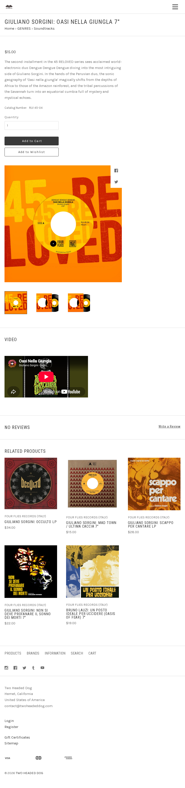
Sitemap (11, 743)
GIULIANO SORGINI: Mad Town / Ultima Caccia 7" (91, 524)
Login (9, 721)
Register (11, 727)
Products (13, 653)
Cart (92, 653)
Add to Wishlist (31, 152)
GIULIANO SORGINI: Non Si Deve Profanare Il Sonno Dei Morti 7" (28, 614)
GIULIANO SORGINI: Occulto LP (31, 522)
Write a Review (169, 426)
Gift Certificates (17, 737)
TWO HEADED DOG (29, 773)
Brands (33, 653)
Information (55, 653)
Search (77, 653)
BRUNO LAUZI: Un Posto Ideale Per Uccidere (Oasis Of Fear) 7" (90, 613)
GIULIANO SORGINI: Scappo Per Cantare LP (150, 524)
